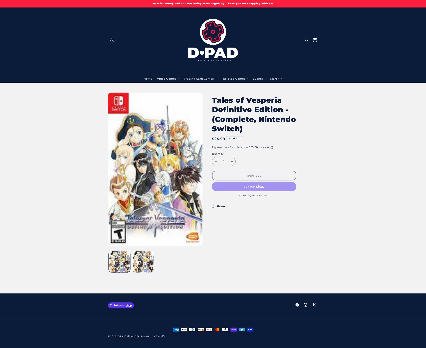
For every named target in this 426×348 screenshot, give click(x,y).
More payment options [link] (254, 195)
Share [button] (220, 206)
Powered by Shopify (152, 336)
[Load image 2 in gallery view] (143, 262)
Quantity (218, 153)
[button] (112, 40)
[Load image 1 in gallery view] (119, 262)
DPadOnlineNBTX (129, 336)
